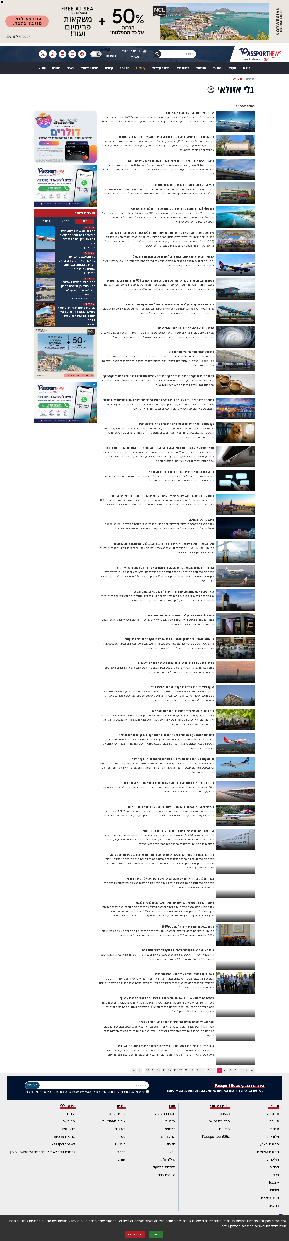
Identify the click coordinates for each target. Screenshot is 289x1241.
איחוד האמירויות (114, 1121)
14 (169, 1070)
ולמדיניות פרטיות (34, 1092)
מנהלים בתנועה (164, 1167)
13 (175, 1070)
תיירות (246, 68)
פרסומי (170, 1129)
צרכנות (170, 1121)
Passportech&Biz (216, 1136)
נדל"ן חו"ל (168, 1159)
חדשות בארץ (269, 1144)
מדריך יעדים (117, 1113)
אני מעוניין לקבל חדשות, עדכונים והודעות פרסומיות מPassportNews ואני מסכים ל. (85, 1092)
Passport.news (63, 1144)
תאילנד (120, 1129)
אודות (71, 1113)
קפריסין (120, 1152)
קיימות (274, 1190)
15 (164, 1070)
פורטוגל (120, 1144)
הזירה (171, 1144)
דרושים (56, 68)
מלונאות (201, 68)
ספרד (121, 1136)
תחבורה (217, 68)
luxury (274, 1182)
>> (134, 1070)
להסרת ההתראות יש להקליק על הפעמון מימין (42, 1152)
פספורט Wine (219, 1121)
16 (158, 1070)
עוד (43, 68)
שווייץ (122, 1159)
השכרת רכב (166, 1175)
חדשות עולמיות (160, 68)
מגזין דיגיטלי (220, 1106)
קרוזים (109, 68)
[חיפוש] (157, 54)
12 (180, 1070)
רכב (276, 1175)
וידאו (171, 1152)
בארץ (70, 68)
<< (252, 1070)
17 (153, 1070)
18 (147, 1070)
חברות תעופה (165, 1113)
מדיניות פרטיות (64, 1136)
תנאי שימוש (67, 1129)
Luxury (140, 68)
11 (186, 1070)
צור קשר (69, 1121)
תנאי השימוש (51, 1092)
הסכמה (156, 1234)
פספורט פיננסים (89, 68)
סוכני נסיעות (270, 1198)
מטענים (224, 1129)
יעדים (121, 1106)
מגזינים (224, 1113)
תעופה (232, 68)
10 (192, 1070)
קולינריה (124, 68)
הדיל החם (168, 1136)
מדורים (273, 1106)
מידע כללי (67, 1106)
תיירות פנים (183, 68)
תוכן (172, 1106)
